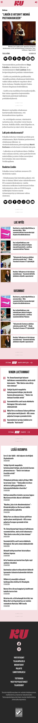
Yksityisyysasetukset (19, 681)
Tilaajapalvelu (19, 661)
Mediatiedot (19, 665)
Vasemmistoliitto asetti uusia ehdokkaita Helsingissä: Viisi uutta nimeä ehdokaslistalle (20, 404)
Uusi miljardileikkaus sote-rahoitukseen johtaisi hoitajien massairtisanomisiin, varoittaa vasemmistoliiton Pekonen (22, 246)
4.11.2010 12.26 (32, 53)
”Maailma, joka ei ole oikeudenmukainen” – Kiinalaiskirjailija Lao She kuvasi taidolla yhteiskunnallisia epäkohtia (18, 507)
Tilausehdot (19, 685)
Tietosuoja (19, 678)
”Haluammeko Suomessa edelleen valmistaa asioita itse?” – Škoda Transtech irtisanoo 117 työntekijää (23, 259)
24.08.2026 (7, 537)
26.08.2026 (7, 461)
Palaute (19, 668)
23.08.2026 (7, 556)
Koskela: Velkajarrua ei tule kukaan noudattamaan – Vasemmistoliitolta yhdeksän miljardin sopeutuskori (24, 274)
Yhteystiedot (19, 657)
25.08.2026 (7, 490)
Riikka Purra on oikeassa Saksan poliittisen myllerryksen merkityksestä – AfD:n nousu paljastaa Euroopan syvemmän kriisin (21, 413)
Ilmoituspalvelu (19, 672)
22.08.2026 (7, 584)
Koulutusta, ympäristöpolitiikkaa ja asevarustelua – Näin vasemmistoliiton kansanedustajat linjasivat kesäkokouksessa (24, 231)
